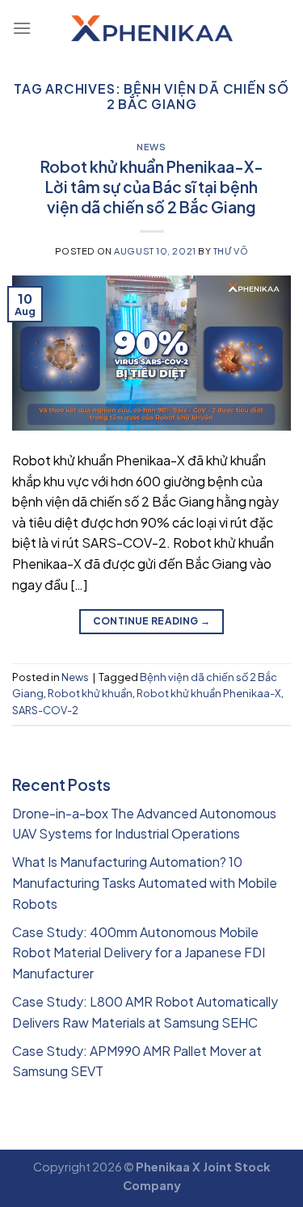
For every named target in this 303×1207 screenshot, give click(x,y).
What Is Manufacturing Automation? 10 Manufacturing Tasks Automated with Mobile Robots (144, 882)
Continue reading (152, 621)
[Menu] (22, 28)
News (151, 146)
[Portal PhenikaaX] (152, 28)
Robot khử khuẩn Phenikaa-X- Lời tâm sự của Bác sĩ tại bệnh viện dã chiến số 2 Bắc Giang (151, 187)
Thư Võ (230, 250)
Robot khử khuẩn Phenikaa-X (209, 693)
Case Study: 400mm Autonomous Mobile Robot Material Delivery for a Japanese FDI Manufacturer (138, 952)
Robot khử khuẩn (90, 693)
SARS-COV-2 (45, 710)
